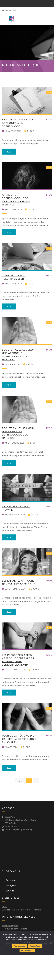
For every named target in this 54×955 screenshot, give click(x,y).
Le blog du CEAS (9, 10)
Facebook (11, 880)
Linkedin (10, 891)
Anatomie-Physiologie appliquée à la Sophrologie (18, 123)
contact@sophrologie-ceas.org (19, 829)
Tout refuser (35, 946)
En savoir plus (27, 950)
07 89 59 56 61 (11, 826)
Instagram (11, 885)
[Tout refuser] (50, 943)
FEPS (4, 906)
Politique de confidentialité (14, 929)
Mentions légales (10, 925)
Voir (9, 151)
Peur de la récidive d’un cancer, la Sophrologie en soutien (19, 739)
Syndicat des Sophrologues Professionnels (21, 910)
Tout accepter (19, 946)
